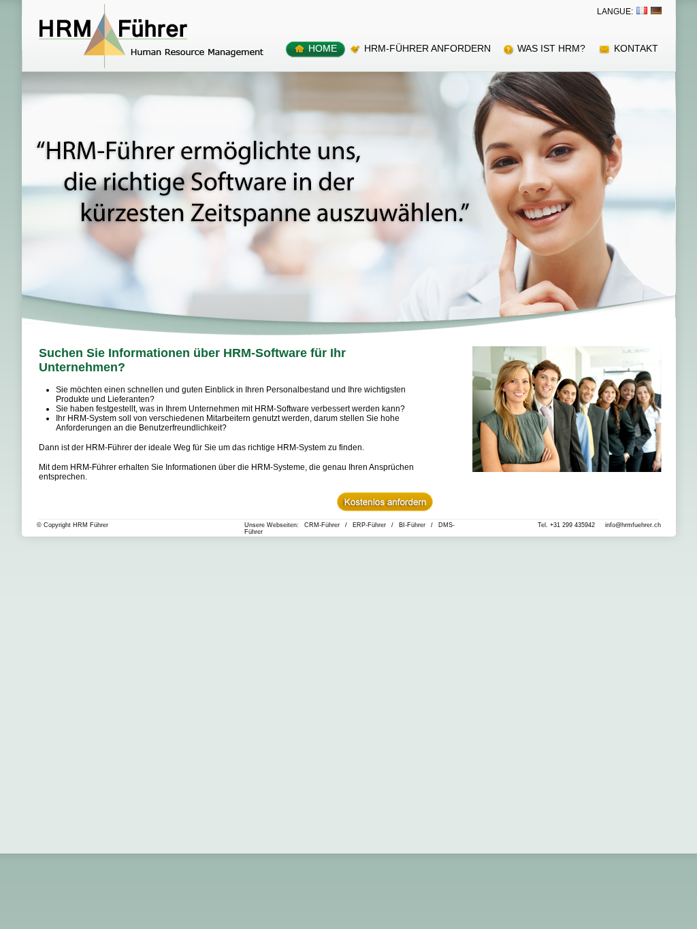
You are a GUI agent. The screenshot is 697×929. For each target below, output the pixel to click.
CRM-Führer (322, 525)
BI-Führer (412, 525)
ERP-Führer (369, 525)
